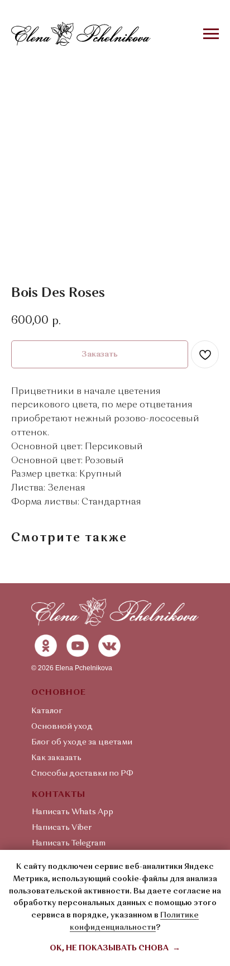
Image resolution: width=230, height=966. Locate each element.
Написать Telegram (69, 843)
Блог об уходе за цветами (81, 742)
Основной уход (62, 726)
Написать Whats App (72, 812)
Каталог (47, 711)
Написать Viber (62, 828)
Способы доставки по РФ (82, 773)
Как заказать (56, 758)
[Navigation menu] (211, 34)
